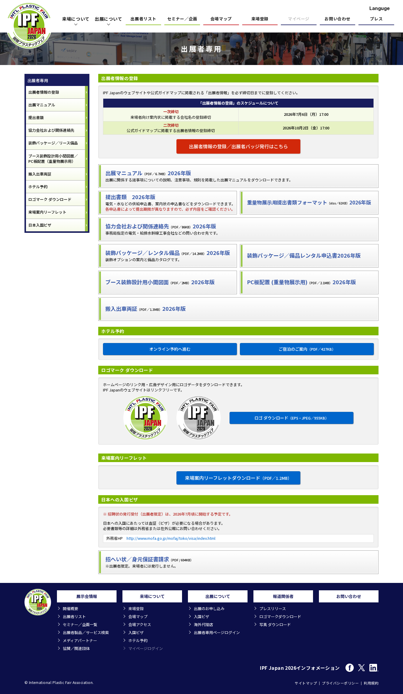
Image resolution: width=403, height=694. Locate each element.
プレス (376, 19)
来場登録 (259, 19)
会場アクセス (139, 624)
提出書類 (36, 117)
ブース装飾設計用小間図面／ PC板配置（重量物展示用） (53, 158)
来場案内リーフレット (47, 212)
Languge (379, 8)
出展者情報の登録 (43, 92)
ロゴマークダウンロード (280, 616)
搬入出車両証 (39, 174)
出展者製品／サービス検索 (86, 632)
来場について (76, 19)
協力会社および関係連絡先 (51, 130)
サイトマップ (306, 682)
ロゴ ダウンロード (291, 418)
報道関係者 (283, 596)
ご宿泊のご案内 (307, 349)
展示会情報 (86, 596)
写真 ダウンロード (275, 624)
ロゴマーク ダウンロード (49, 199)
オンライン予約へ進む (170, 349)
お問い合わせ (337, 19)
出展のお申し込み (209, 608)
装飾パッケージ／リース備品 (53, 143)
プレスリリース (272, 608)
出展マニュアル (41, 105)
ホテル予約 (37, 186)
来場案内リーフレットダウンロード (238, 477)
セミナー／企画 (182, 19)
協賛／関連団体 (76, 648)
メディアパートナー (80, 640)
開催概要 (70, 608)
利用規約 (371, 682)
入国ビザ (136, 632)
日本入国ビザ (39, 225)
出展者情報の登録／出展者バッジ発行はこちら (238, 146)
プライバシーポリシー (340, 682)
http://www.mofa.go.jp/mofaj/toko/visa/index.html (171, 538)
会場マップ (221, 19)
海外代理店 (203, 624)
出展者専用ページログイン (217, 632)
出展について (108, 19)
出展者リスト (143, 19)
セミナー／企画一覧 (80, 624)
